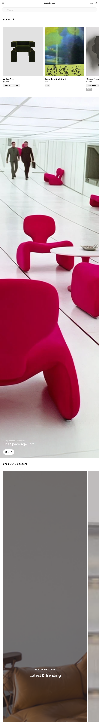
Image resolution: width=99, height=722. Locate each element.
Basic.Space (49, 3)
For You (7, 19)
